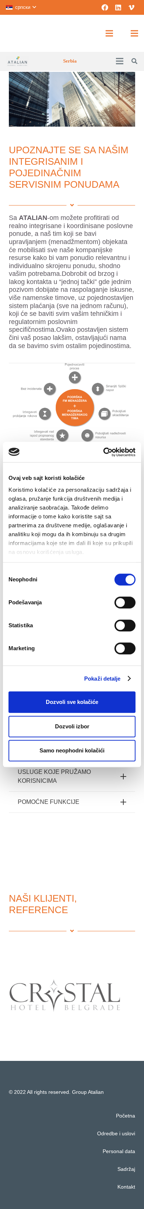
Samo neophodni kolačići (72, 750)
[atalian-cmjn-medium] (17, 61)
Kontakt (126, 1187)
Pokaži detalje (102, 678)
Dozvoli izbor (72, 726)
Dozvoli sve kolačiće (72, 702)
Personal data (119, 1151)
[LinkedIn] (118, 7)
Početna (125, 1116)
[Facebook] (105, 7)
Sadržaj (126, 1169)
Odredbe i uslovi (116, 1133)
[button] (21, 7)
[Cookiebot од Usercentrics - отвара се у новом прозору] (104, 452)
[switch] (125, 602)
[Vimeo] (131, 7)
